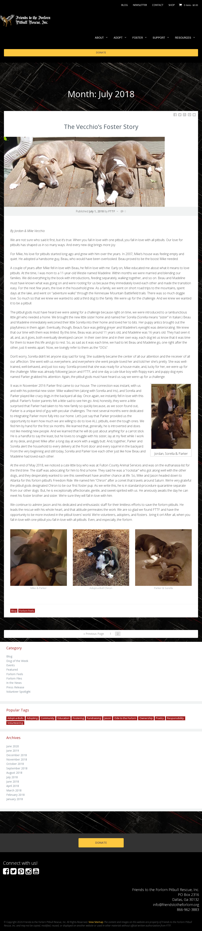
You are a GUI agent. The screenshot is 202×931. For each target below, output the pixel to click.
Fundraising (94, 718)
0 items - (191, 5)
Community (47, 718)
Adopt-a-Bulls (15, 718)
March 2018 (14, 790)
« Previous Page (93, 634)
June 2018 (12, 781)
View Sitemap (96, 922)
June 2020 (12, 746)
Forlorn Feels (26, 610)
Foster (137, 37)
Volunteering (15, 723)
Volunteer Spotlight (18, 691)
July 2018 (12, 777)
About (99, 37)
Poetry (160, 718)
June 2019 (12, 750)
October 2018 (15, 764)
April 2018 (12, 786)
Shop (171, 5)
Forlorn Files (14, 678)
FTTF (111, 211)
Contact (157, 5)
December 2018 (16, 755)
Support (159, 37)
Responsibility (175, 718)
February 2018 (15, 795)
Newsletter (140, 5)
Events (10, 665)
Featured (12, 669)
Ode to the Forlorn (125, 718)
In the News (14, 683)
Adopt (118, 37)
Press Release (15, 687)
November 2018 (16, 759)
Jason (107, 718)
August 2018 (14, 772)
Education (63, 718)
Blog (124, 5)
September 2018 (16, 768)
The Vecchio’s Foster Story (101, 127)
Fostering (78, 718)
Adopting (32, 718)
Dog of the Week (17, 661)
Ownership (146, 718)
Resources (183, 37)
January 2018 (14, 799)
